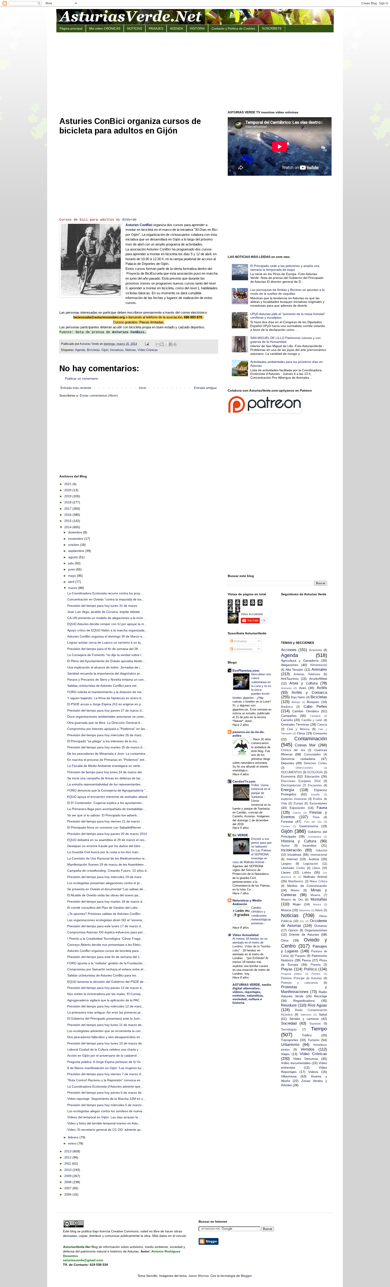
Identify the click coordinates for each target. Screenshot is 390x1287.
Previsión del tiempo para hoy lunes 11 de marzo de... (105, 1025)
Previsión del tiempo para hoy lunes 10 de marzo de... (105, 1043)
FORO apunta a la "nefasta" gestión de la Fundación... (106, 963)
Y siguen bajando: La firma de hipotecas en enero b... (105, 698)
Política (310, 969)
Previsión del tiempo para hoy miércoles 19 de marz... (105, 877)
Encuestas (315, 785)
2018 (68, 502)
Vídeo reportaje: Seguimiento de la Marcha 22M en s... (106, 1098)
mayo (72, 575)
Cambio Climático (305, 711)
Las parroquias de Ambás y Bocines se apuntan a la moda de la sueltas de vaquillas (287, 291)
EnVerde (129, 220)
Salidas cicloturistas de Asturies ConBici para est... (103, 685)
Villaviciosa (289, 1076)
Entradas (240, 641)
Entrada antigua (205, 388)
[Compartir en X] (166, 344)
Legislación (310, 863)
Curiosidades (312, 754)
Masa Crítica (318, 881)
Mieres (295, 890)
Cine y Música (298, 729)
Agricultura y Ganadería (300, 660)
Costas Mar (305, 745)
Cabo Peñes (315, 706)
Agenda (80, 350)
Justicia (313, 859)
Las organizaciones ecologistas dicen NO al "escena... (106, 920)
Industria (321, 850)
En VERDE (240, 835)
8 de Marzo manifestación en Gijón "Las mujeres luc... (105, 1068)
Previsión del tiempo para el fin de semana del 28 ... (104, 649)
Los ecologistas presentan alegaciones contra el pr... (104, 883)
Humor (285, 845)
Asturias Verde (90, 344)
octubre (74, 545)
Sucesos (315, 1023)
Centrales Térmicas (295, 724)
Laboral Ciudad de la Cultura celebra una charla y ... (104, 1049)
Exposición (297, 808)
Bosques (313, 702)
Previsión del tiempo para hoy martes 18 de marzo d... (106, 901)
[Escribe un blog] (162, 344)
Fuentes (285, 826)
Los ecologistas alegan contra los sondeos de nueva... (106, 1111)
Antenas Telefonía (307, 674)
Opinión (293, 930)
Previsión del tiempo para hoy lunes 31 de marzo (102, 605)
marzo (73, 588)
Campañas (289, 715)
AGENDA (176, 28)
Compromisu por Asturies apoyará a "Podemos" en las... (107, 729)
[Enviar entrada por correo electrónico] (147, 344)
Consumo (320, 733)
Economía (288, 776)
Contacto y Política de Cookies (233, 28)
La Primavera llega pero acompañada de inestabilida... (106, 809)
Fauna (322, 808)
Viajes (285, 1054)
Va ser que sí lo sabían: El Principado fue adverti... (103, 815)
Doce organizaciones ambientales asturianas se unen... (106, 716)
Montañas (319, 899)
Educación (312, 776)
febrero (73, 1137)
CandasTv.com (243, 781)
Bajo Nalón (298, 697)
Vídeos (313, 1072)
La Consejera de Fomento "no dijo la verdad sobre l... (105, 655)
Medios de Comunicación (307, 886)
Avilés (322, 688)
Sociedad (289, 1023)
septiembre (76, 551)
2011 (68, 1163)
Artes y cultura (303, 683)
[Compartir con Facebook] (170, 344)
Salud (323, 1014)
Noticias (130, 350)
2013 (68, 1151)
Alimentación (318, 665)
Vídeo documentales (296, 1063)
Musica (317, 904)
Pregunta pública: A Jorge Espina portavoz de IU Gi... (105, 1062)
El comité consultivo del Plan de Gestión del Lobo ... (104, 907)
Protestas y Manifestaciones (304, 989)
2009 (68, 1176)
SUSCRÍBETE (272, 28)
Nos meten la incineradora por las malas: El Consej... (105, 994)
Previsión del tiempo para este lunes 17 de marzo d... (105, 926)
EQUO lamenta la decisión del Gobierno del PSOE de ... (107, 981)
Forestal (287, 821)
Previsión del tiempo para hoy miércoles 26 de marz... (105, 735)
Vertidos (307, 1049)
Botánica (286, 706)
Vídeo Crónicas (148, 350)
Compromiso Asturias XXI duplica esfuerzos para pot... (106, 932)
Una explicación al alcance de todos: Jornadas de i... (104, 667)
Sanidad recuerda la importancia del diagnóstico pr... (104, 673)
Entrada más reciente (75, 388)
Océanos (320, 925)
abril (71, 582)
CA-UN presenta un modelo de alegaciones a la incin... (106, 618)
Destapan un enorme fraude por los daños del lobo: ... (106, 846)
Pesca (306, 960)
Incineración (291, 850)
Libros (316, 868)
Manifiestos (295, 881)
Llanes (285, 872)
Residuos (289, 1005)
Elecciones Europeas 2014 (300, 781)
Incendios (309, 845)
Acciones (289, 650)
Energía (287, 790)
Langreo (286, 863)
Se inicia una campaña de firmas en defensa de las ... (105, 778)
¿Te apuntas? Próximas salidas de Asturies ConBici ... (105, 914)
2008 (68, 1182)
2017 (68, 508)
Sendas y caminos (304, 1019)
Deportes (287, 763)
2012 (68, 1157)
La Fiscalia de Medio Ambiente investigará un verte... (105, 766)
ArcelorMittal (318, 678)
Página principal (71, 28)
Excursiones (318, 803)
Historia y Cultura (298, 841)
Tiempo (319, 1029)
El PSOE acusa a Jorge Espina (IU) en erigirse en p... (105, 704)
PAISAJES (156, 28)
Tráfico (307, 1035)
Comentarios (242, 649)
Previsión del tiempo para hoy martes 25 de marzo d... (106, 747)
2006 (68, 1194)
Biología (296, 702)
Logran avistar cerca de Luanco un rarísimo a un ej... (105, 642)
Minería (315, 895)
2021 (68, 484)
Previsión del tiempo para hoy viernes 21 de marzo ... (105, 821)
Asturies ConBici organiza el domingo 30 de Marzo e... (106, 636)
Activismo (315, 650)
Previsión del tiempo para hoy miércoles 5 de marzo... (105, 1105)
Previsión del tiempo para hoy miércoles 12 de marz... (105, 1006)
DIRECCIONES (304, 767)
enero (72, 1143)
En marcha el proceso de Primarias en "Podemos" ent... (107, 759)
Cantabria (315, 716)
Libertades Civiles (293, 868)
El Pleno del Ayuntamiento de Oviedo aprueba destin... (106, 661)
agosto (73, 557)
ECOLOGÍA (315, 772)
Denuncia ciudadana (298, 759)
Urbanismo (290, 1044)
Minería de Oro (292, 899)
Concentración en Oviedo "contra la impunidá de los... (105, 599)
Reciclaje (320, 996)
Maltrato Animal (315, 876)
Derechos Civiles (315, 763)
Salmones (306, 1014)
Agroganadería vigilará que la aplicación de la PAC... (104, 1000)
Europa (298, 803)
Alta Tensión (294, 669)
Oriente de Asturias (304, 934)
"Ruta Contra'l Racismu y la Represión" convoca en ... (105, 1080)
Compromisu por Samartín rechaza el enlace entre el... (106, 969)
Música (286, 910)
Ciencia (322, 724)
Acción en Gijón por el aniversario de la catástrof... (103, 1055)
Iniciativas (116, 350)
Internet (292, 859)
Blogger (246, 1276)
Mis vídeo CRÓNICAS (104, 28)
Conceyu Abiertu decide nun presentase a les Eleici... (105, 944)
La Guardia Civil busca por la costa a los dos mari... (104, 852)
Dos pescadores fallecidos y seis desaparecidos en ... (105, 1037)
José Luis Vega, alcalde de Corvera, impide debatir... (104, 612)
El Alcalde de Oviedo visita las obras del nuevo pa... (104, 895)
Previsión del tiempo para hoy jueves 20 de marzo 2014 (107, 834)
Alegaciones (289, 665)
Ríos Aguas (317, 1005)
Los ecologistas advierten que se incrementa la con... (105, 1031)
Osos (284, 940)
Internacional (318, 854)
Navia (319, 910)
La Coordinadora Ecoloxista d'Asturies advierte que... (105, 1086)
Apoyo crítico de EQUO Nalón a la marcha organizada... (107, 630)
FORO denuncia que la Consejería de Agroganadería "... (107, 790)
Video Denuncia (305, 1058)
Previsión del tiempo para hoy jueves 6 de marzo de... (105, 1092)
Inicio (142, 388)
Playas (286, 969)
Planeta (315, 964)
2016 (68, 514)
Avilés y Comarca (309, 692)
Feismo (297, 812)
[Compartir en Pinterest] (175, 344)
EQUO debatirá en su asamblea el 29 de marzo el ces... (107, 840)
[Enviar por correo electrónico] (158, 344)
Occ (302, 921)
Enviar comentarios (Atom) (99, 395)
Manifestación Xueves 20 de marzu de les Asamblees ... (107, 864)
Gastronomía (308, 826)
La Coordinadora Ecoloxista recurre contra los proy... (105, 593)
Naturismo (304, 910)
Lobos (306, 872)
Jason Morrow (198, 1276)
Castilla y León (312, 720)
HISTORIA (197, 28)
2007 (68, 1188)
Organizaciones (316, 930)
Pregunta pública (291, 973)
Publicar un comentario (81, 378)
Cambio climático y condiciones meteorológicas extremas (261, 915)
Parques (300, 956)
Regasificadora (304, 1000)
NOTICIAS (134, 28)
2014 (68, 527)
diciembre (75, 532)
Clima (301, 733)
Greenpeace (314, 836)
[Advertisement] (195, 71)
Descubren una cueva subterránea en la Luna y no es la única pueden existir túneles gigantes (251, 686)
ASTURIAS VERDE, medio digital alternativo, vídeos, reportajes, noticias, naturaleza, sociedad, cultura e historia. (251, 993)
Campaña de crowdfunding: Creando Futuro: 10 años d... (108, 870)
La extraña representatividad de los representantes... (105, 784)
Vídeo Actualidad (245, 935)
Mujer (297, 904)
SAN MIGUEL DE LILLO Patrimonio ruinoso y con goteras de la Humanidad (285, 339)
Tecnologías (289, 1029)
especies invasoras (294, 799)
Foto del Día (312, 821)
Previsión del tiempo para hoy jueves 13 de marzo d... (105, 988)
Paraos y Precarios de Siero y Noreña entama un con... (106, 679)
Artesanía (286, 688)
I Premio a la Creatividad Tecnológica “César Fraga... (105, 938)
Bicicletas (93, 350)
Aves (302, 688)
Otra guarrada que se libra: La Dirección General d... (105, 722)
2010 (68, 1170)
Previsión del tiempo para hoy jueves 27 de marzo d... (105, 710)
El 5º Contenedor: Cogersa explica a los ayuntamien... (105, 803)
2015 (68, 521)
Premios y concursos (299, 982)
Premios (315, 973)
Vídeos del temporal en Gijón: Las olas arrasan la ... (104, 1117)
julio (71, 563)
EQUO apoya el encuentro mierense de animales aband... (108, 797)
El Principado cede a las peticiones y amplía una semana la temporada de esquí (284, 267)
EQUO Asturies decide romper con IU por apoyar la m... (107, 624)
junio (72, 569)
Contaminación (310, 738)
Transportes (289, 1040)
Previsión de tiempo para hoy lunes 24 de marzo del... (105, 772)
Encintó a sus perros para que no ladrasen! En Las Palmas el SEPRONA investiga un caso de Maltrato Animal (252, 850)
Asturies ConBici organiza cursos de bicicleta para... (104, 951)
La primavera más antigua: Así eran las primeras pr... (105, 1012)
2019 (68, 496)
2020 (68, 490)
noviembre (76, 538)
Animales (319, 669)
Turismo (313, 1040)
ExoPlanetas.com (245, 670)
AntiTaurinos (290, 678)
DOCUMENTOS (291, 772)
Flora (316, 817)
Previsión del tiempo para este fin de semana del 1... (104, 957)
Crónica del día (293, 750)
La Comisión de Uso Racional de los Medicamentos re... (107, 858)
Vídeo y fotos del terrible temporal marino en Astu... (104, 1123)
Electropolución (291, 785)
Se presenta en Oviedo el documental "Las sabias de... (106, 889)
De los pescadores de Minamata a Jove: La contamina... (107, 753)
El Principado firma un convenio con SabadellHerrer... (105, 827)
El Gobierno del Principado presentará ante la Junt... (104, 1018)
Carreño (287, 720)
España (315, 794)
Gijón (105, 350)
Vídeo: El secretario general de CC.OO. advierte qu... (105, 1129)
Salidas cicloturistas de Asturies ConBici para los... (103, 975)
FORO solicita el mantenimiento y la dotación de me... (105, 692)
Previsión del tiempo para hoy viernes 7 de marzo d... (105, 1074)
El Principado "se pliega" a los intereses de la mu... (103, 741)
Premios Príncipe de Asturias (301, 978)
